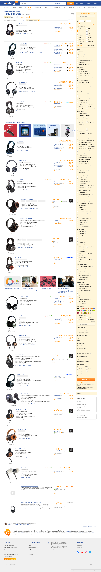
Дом (51, 7)
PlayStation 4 (91, 131)
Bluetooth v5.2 (31, 356)
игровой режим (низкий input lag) (86, 140)
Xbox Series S (91, 129)
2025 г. (80, 319)
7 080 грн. (71, 53)
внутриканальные (83, 71)
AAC (39, 356)
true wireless (28, 395)
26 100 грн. (70, 27)
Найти (70, 3)
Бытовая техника (37, 7)
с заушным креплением (84, 86)
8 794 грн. (71, 70)
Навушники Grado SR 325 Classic (29, 486)
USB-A (89, 106)
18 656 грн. (70, 340)
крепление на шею (83, 198)
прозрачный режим (83, 163)
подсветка (81, 271)
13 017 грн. (70, 181)
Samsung (90, 37)
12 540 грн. (70, 398)
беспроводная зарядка (84, 211)
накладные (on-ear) (83, 75)
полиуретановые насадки (85, 286)
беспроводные (82, 58)
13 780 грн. (70, 86)
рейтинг (81, 532)
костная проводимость (84, 165)
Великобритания (32, 547)
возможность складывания (85, 266)
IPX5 (89, 368)
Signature (27, 220)
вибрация (81, 207)
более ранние (91, 319)
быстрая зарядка (83, 213)
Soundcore (81, 41)
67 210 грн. (70, 320)
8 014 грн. (71, 165)
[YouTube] (82, 552)
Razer (89, 35)
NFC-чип (81, 246)
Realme (80, 37)
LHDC (80, 261)
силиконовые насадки (84, 284)
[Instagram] (86, 552)
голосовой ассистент (83, 161)
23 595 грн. (70, 301)
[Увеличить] (10, 30)
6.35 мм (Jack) (82, 102)
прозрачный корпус (83, 273)
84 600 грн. (70, 319)
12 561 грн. (70, 168)
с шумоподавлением (83, 181)
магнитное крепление (84, 201)
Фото (20, 7)
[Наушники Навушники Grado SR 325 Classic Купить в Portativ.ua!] (69, 486)
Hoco (89, 30)
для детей (90, 122)
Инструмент (71, 7)
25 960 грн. (70, 30)
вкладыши (81, 69)
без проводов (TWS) (83, 56)
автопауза (81, 153)
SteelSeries (90, 41)
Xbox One (81, 129)
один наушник (82, 222)
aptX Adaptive (82, 257)
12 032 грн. (70, 169)
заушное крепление (83, 196)
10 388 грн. (70, 144)
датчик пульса (82, 209)
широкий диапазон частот (85, 142)
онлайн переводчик (83, 138)
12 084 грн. (70, 397)
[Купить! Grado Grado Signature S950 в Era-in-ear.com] (71, 201)
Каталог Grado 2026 (81, 387)
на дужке (90, 185)
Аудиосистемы (80, 409)
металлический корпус (84, 275)
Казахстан (31, 554)
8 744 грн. (71, 50)
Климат (45, 7)
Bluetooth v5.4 (82, 233)
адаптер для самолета (84, 299)
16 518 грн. (70, 147)
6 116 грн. (71, 67)
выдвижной (81, 187)
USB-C (80, 106)
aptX (36, 356)
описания (20, 532)
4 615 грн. (71, 45)
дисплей (81, 224)
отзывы (38, 532)
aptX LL (80, 255)
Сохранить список (25, 17)
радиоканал (91, 108)
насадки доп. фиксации (84, 290)
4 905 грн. (71, 46)
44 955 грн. (70, 222)
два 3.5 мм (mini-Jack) (84, 98)
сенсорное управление (84, 218)
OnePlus (81, 35)
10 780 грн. (70, 145)
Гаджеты (6, 7)
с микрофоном (82, 177)
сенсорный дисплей (83, 226)
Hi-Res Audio (82, 148)
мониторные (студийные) (84, 120)
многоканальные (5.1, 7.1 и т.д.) (86, 144)
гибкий (89, 187)
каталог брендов (22, 534)
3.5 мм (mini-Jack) (83, 95)
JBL (80, 33)
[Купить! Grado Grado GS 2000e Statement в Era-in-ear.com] (71, 431)
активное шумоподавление (85, 157)
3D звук (80, 146)
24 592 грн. (70, 28)
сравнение (68, 531)
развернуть (93, 321)
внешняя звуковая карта (84, 168)
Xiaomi (80, 43)
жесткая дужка (82, 205)
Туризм (78, 7)
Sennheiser (81, 39)
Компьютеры (14, 7)
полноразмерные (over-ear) (85, 77)
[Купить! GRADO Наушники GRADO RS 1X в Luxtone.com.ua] (69, 257)
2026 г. (89, 317)
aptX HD (90, 253)
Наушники (18, 11)
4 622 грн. (71, 48)
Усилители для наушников (82, 406)
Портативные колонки (81, 404)
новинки (81, 317)
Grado (6, 17)
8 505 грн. (71, 163)
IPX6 (80, 371)
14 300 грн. (70, 88)
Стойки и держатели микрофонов (83, 410)
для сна (80, 124)
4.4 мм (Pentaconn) (83, 100)
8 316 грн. (71, 166)
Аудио (29, 7)
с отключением (82, 183)
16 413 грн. (70, 148)
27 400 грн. (70, 298)
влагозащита (47, 395)
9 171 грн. (71, 68)
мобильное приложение (84, 159)
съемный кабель (41, 220)
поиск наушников (83, 220)
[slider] (79, 24)
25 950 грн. (70, 26)
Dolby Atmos (91, 146)
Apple (80, 28)
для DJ (80, 122)
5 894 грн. (71, 66)
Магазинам (7, 549)
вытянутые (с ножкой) (84, 82)
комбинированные (83, 64)
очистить (13, 17)
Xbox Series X (82, 131)
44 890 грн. (70, 220)
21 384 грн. (70, 469)
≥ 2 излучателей (82, 155)
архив (32, 72)
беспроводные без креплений (86, 203)
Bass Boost (90, 148)
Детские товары (58, 7)
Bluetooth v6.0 (82, 231)
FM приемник (82, 172)
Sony (89, 39)
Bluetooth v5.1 (82, 240)
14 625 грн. (70, 85)
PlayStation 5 (82, 133)
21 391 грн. (70, 471)
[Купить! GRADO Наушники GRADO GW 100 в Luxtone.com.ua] (69, 374)
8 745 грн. (71, 52)
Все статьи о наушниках (68, 275)
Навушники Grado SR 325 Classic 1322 (31, 502)
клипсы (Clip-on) (82, 89)
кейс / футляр (82, 301)
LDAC (89, 259)
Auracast (81, 249)
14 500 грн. (70, 84)
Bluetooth (81, 108)
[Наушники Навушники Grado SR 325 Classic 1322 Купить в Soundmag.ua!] (69, 503)
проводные (81, 62)
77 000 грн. (70, 322)
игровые (81, 117)
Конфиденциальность (9, 552)
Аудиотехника (12, 11)
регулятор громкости (84, 150)
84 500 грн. (70, 318)
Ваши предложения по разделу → (28, 523)
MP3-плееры (79, 403)
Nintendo (90, 133)
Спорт (84, 7)
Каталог (6, 11)
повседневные (82, 113)
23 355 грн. (70, 338)
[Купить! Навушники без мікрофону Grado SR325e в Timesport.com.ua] (69, 102)
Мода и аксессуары (92, 7)
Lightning (90, 104)
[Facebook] (78, 552)
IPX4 (80, 368)
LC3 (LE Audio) (82, 251)
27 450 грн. (70, 300)
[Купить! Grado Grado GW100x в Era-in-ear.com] (71, 356)
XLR (80, 104)
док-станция (82, 303)
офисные (90, 117)
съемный (81, 185)
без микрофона (24, 25)
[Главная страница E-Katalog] (11, 3)
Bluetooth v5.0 (35, 395)
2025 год (21, 162)
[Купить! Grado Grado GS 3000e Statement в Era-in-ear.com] (71, 411)
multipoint (90, 246)
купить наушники (85, 388)
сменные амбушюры (83, 292)
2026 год (22, 220)
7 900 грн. (71, 162)
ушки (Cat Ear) (82, 279)
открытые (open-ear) (83, 73)
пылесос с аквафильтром (82, 417)
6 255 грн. (71, 64)
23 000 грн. (70, 337)
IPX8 (80, 373)
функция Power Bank (83, 216)
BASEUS (90, 28)
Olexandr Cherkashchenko (13, 524)
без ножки (81, 84)
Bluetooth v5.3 (82, 235)
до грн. (66, 24)
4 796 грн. (71, 49)
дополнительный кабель (84, 295)
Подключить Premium (9, 559)
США (30, 549)
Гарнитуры (79, 401)
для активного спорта (84, 115)
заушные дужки (82, 288)
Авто (65, 7)
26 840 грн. (70, 302)
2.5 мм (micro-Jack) (83, 93)
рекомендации (90, 532)
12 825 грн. (70, 395)
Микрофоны (79, 407)
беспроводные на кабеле (84, 60)
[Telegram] (90, 552)
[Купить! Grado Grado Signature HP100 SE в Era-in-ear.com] (71, 239)
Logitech (90, 33)
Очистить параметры (87, 382)
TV (25, 7)
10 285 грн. (70, 143)
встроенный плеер (83, 170)
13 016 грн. (70, 183)
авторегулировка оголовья (85, 194)
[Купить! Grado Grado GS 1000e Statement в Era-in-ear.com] (71, 450)
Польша (30, 552)
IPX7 (89, 371)
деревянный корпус (83, 277)
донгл (80, 297)
